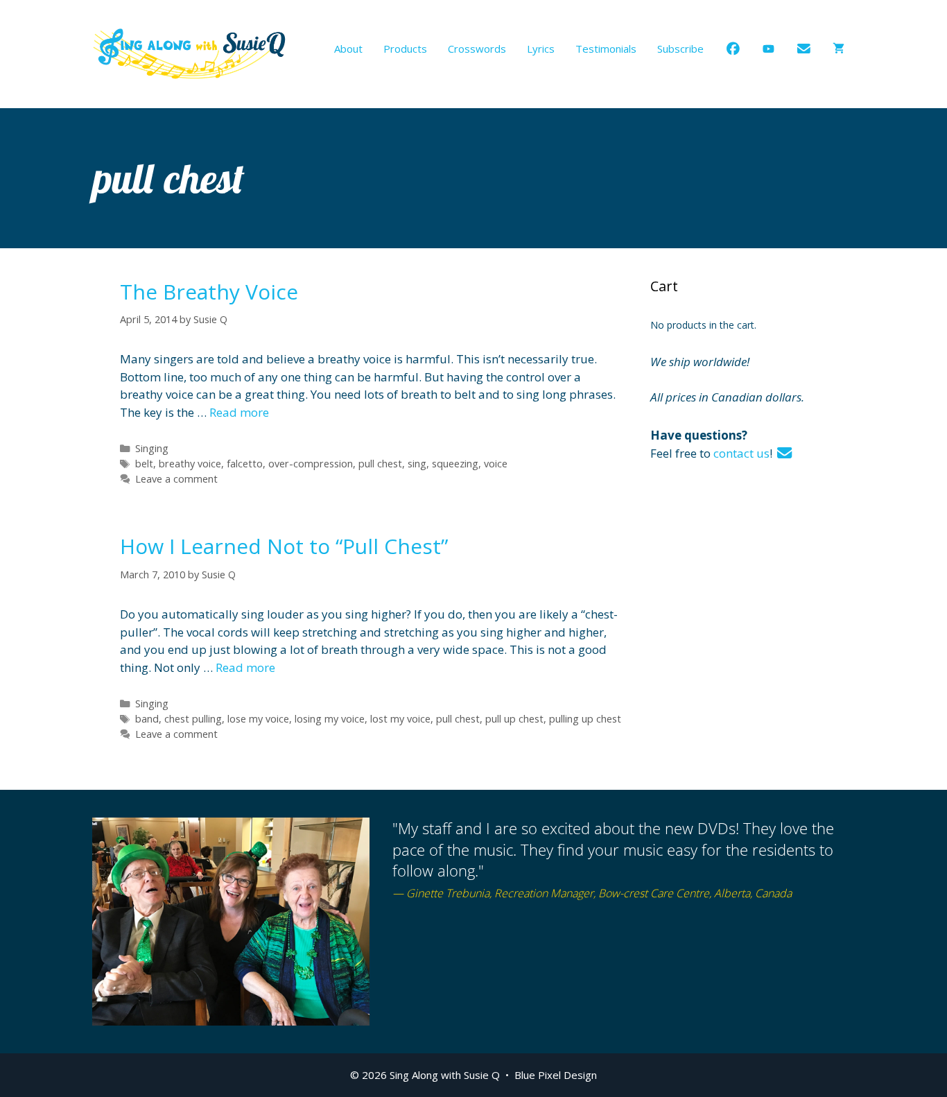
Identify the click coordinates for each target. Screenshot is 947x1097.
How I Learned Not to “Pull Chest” (284, 546)
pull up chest (514, 718)
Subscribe (680, 48)
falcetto (245, 463)
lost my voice (400, 718)
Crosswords (477, 48)
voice (495, 463)
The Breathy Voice (209, 291)
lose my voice (258, 718)
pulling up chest (585, 718)
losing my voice (330, 718)
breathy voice (190, 463)
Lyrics (541, 48)
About (348, 48)
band (147, 718)
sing (417, 463)
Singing (151, 448)
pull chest (380, 463)
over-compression (310, 463)
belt (144, 463)
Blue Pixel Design (555, 1075)
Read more (239, 412)
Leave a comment (176, 478)
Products (405, 48)
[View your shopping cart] (838, 48)
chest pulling (193, 718)
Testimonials (605, 48)
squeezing (455, 463)
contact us (741, 453)
